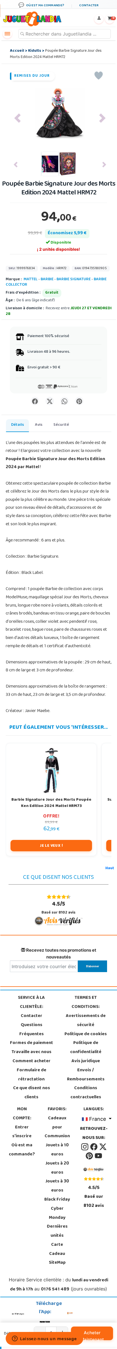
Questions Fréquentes (31, 1030)
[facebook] (94, 1147)
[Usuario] (98, 19)
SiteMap (57, 1262)
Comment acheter (31, 1061)
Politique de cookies (85, 1034)
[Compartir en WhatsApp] (64, 401)
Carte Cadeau (57, 1249)
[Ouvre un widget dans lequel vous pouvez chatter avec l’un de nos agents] (44, 1339)
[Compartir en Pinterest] (79, 401)
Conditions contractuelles (85, 1093)
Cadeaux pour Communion (57, 1127)
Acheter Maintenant (92, 1335)
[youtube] (98, 1156)
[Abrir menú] (7, 33)
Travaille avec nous (31, 1052)
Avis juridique (86, 1061)
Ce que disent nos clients (31, 1093)
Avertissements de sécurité (86, 1021)
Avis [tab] (38, 425)
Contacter (31, 1016)
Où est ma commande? (22, 1150)
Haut (109, 868)
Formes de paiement (31, 1043)
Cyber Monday (57, 1213)
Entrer (22, 1127)
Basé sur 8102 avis (58, 908)
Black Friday (57, 1199)
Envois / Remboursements (86, 1075)
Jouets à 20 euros (57, 1168)
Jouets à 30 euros (57, 1186)
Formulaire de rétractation (31, 1075)
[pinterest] (89, 1156)
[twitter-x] (103, 1147)
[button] (17, 118)
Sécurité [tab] (61, 425)
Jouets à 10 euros (57, 1150)
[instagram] (85, 1147)
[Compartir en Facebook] (35, 401)
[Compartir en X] (49, 401)
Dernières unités (57, 1231)
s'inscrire (22, 1136)
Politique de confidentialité (85, 1048)
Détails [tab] (17, 425)
